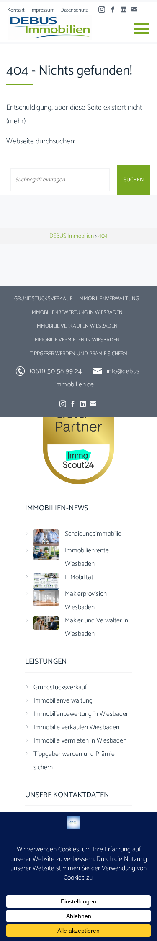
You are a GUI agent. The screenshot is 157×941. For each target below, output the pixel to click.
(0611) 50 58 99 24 (56, 371)
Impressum (42, 10)
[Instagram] (103, 9)
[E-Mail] (136, 9)
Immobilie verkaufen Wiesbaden (77, 326)
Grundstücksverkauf (43, 298)
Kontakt (16, 10)
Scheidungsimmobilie (93, 534)
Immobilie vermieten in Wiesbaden (76, 340)
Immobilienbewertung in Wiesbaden (77, 312)
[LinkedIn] (125, 9)
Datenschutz (74, 10)
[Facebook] (114, 9)
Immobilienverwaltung (108, 298)
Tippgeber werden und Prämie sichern (78, 353)
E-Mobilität (79, 577)
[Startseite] (50, 27)
